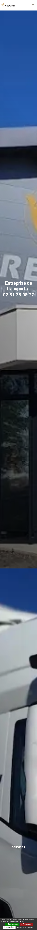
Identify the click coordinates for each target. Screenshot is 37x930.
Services (18, 847)
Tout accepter (13, 924)
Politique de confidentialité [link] (25, 927)
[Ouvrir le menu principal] (33, 5)
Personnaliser (9, 927)
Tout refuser (27, 924)
